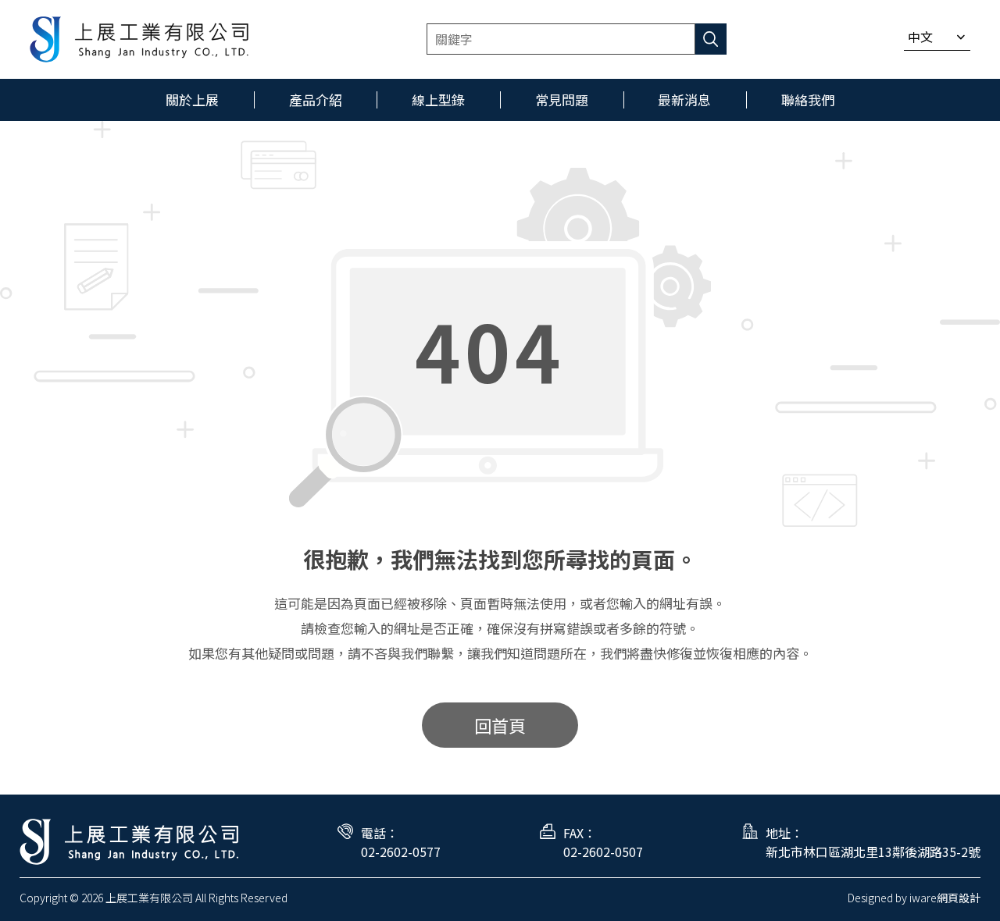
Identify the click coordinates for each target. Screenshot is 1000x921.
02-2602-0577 (401, 851)
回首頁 (500, 725)
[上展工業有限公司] (139, 39)
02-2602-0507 (603, 851)
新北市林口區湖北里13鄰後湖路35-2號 (873, 851)
